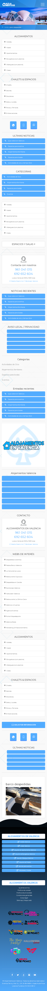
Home (6, 27)
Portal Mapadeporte (13, 616)
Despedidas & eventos (13, 560)
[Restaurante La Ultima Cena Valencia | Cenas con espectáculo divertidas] (16, 932)
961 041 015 (23, 269)
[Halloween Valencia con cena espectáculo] (31, 941)
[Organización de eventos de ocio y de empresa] (23, 960)
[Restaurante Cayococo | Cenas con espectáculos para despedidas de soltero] (15, 951)
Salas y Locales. (11, 102)
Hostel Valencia (25, 846)
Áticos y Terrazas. (12, 108)
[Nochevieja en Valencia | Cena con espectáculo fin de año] (16, 941)
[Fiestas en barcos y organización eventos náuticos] (16, 922)
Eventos (10, 194)
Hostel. (8, 47)
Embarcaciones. (12, 113)
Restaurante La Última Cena (16, 599)
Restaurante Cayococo (14, 577)
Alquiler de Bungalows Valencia (25, 854)
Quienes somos (27, 331)
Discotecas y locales (25, 870)
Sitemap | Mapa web (27, 351)
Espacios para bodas (15, 157)
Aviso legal (26, 347)
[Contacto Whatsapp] (34, 125)
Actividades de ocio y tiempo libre (20, 163)
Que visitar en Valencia (16, 141)
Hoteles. (9, 42)
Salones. (9, 91)
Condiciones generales (27, 343)
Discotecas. (10, 96)
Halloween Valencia (13, 594)
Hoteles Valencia (25, 842)
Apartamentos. (11, 53)
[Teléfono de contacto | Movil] (23, 125)
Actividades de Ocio (14, 177)
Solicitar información (25, 725)
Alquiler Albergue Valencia (24, 858)
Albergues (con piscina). (14, 64)
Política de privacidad (27, 339)
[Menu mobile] (42, 5)
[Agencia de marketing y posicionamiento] (32, 951)
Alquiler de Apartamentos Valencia (25, 850)
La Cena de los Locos (13, 571)
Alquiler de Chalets (25, 862)
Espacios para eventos (16, 146)
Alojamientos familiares (16, 152)
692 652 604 (23, 273)
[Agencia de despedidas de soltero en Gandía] (31, 922)
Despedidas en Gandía (14, 582)
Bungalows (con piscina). (15, 59)
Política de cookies (10, 484)
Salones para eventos (24, 866)
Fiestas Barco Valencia (14, 565)
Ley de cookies (26, 335)
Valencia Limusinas (13, 605)
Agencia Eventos (12, 611)
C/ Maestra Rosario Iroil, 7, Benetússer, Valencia (23, 281)
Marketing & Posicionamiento (16, 628)
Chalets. (9, 85)
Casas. (8, 70)
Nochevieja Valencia (13, 588)
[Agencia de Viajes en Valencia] (31, 932)
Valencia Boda (11, 622)
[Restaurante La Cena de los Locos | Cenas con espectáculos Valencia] (31, 913)
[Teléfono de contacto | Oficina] (13, 125)
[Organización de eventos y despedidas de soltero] (16, 913)
